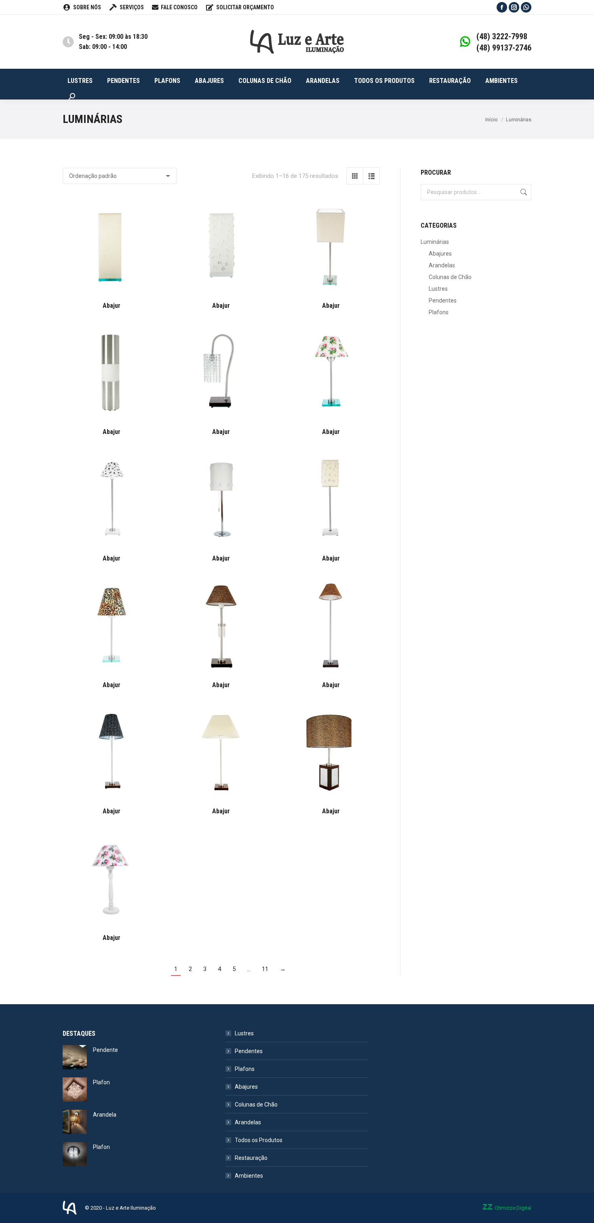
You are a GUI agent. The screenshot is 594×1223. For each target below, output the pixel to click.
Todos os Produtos (258, 1140)
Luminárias (435, 242)
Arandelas (442, 265)
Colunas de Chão (450, 277)
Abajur (111, 305)
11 (265, 969)
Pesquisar (523, 192)
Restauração (251, 1158)
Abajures (440, 253)
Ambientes (249, 1175)
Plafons (439, 312)
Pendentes (443, 300)
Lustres (438, 289)
